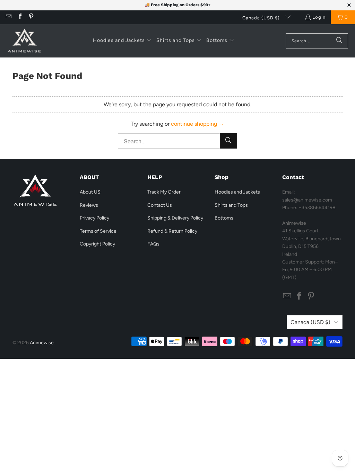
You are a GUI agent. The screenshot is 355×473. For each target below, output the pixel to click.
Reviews (89, 205)
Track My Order (164, 192)
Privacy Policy (94, 218)
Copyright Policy (97, 244)
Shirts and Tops (231, 205)
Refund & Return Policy (172, 231)
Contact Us (159, 205)
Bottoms (224, 218)
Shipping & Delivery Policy (175, 218)
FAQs (153, 244)
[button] (122, 41)
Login (319, 17)
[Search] (339, 40)
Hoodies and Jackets (237, 192)
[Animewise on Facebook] (19, 17)
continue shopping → (197, 124)
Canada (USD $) (261, 17)
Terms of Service (98, 231)
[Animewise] (24, 41)
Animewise (42, 343)
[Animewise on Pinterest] (31, 17)
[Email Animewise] (8, 17)
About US (90, 192)
